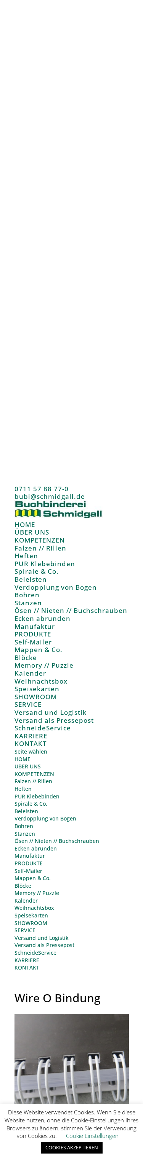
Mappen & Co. (38, 649)
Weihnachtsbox (40, 681)
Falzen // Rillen (40, 548)
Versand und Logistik (50, 712)
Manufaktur (34, 626)
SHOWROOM (35, 696)
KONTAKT (30, 743)
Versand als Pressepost (54, 720)
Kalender (30, 673)
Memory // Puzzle (44, 665)
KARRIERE (30, 736)
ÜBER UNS (31, 532)
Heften (26, 555)
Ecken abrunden (42, 618)
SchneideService (42, 728)
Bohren (27, 594)
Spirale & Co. (36, 571)
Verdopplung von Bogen (55, 587)
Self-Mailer (33, 642)
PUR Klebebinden (44, 563)
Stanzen (28, 602)
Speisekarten (36, 688)
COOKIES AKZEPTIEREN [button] (71, 1147)
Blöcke (25, 657)
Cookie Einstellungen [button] (92, 1135)
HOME (24, 524)
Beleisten (30, 579)
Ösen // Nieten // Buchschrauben (70, 610)
